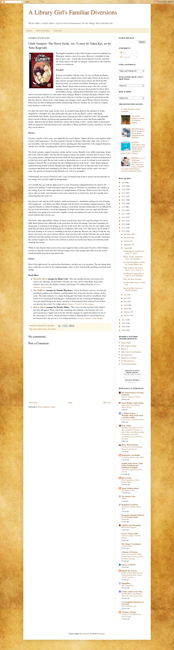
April (126, 305)
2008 (124, 330)
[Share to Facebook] (70, 325)
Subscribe (58, 30)
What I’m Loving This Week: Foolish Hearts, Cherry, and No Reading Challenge (132, 556)
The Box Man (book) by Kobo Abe (134, 283)
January (127, 315)
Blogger (102, 633)
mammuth (85, 633)
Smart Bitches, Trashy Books (133, 403)
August (126, 248)
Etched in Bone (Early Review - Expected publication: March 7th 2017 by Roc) (132, 575)
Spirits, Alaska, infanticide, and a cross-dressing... (133, 257)
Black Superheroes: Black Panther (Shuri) (130, 481)
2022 (124, 196)
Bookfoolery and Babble (131, 455)
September (128, 244)
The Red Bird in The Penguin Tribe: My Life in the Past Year (132, 594)
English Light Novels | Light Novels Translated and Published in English (132, 465)
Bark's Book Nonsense (130, 444)
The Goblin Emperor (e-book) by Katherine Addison (138, 119)
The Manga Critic (128, 496)
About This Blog (43, 30)
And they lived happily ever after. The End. (131, 615)
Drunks (124, 498)
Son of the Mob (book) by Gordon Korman (132, 289)
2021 (124, 200)
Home (29, 30)
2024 (124, 189)
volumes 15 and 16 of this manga (80, 304)
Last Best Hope (127, 546)
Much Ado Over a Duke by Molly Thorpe (131, 406)
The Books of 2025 (128, 490)
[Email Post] (59, 325)
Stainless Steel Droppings (131, 525)
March (126, 308)
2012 (124, 231)
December (128, 234)
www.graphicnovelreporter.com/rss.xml (133, 603)
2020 (124, 203)
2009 (124, 326)
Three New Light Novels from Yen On (132, 470)
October (127, 241)
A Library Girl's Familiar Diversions (72, 12)
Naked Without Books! (130, 488)
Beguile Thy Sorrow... (130, 570)
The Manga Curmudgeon (131, 544)
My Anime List (126, 355)
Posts (124, 52)
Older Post (107, 402)
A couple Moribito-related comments (130, 110)
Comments (126, 57)
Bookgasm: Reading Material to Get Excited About (133, 516)
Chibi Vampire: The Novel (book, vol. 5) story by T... (134, 269)
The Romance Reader (129, 364)
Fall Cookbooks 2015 (129, 606)
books (35, 329)
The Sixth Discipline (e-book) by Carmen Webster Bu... (134, 263)
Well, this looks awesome (132, 279)
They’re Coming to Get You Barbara (131, 536)
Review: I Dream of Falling (131, 397)
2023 (124, 193)
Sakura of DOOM (128, 564)
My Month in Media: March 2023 (131, 508)
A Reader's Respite (129, 612)
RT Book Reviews (127, 361)
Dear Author (126, 425)
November (128, 237)
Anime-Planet (126, 343)
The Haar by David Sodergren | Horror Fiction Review (132, 448)
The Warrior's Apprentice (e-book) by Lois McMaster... (133, 274)
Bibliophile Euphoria (129, 527)
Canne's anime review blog (132, 591)
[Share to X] (68, 325)
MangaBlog (126, 583)
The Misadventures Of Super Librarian (133, 393)
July (125, 294)
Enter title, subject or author (132, 374)
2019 (124, 207)
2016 (124, 217)
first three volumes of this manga (90, 318)
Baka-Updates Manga (128, 346)
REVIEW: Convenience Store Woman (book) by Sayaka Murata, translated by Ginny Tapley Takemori (133, 147)
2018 (124, 210)
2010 (124, 323)
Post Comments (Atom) (46, 407)
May (126, 301)
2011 (124, 320)
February (127, 312)
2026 (124, 182)
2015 (124, 220)
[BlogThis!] (66, 325)
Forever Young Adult (130, 533)
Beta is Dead (126, 478)
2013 (124, 227)
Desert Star (125, 519)
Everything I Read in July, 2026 (132, 457)
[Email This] (63, 325)
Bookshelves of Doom (130, 504)
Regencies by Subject (128, 358)
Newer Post (33, 402)
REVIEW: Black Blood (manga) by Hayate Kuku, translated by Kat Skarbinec (138, 133)
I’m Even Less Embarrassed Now (133, 419)
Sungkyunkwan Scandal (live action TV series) (133, 252)
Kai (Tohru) (52, 329)
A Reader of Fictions (129, 552)
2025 (124, 186)
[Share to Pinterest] (73, 325)
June (126, 298)
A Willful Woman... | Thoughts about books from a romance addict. (132, 415)
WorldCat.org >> (132, 382)
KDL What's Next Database (131, 352)
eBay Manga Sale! (128, 585)
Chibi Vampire (42, 329)
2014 (124, 224)
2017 (124, 213)
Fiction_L (124, 349)
